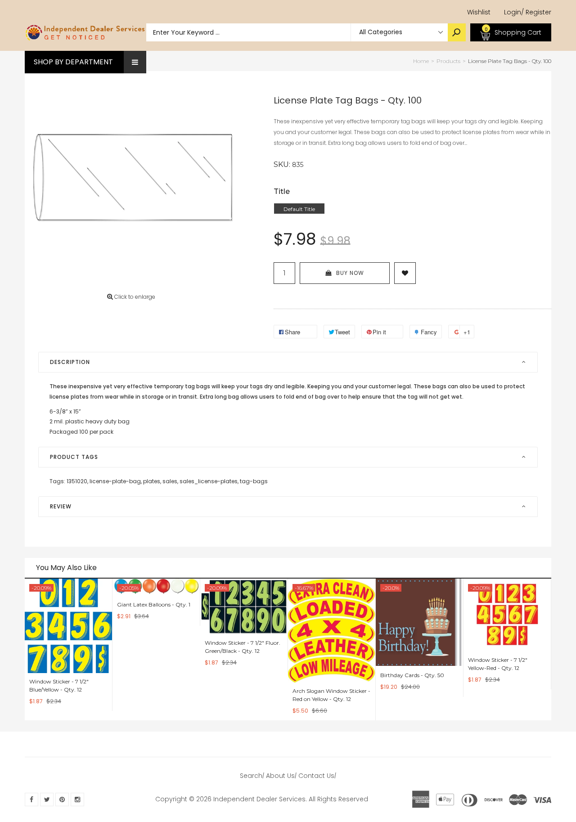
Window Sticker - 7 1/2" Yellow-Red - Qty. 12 (497, 663)
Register (536, 12)
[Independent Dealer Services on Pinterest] (62, 799)
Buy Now (350, 273)
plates (152, 481)
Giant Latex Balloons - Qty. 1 (153, 604)
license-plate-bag (116, 481)
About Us (280, 775)
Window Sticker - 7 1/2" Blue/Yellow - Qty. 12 (59, 685)
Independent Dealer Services (259, 799)
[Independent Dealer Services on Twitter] (47, 799)
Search (251, 775)
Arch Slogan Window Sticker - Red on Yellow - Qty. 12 (331, 694)
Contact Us (316, 775)
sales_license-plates (209, 481)
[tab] (288, 362)
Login (512, 12)
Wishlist (478, 12)
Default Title (299, 209)
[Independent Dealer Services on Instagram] (77, 799)
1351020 (77, 481)
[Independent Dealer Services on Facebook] (31, 799)
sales (170, 481)
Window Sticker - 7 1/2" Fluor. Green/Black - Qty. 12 (242, 646)
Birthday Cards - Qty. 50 (412, 675)
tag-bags (254, 481)
